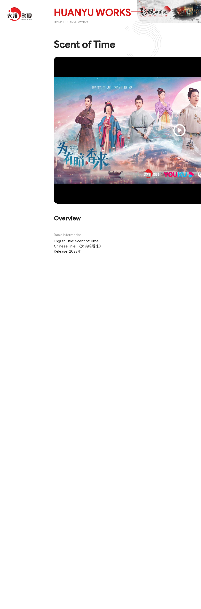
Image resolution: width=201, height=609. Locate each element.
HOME (58, 22)
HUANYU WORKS (76, 22)
